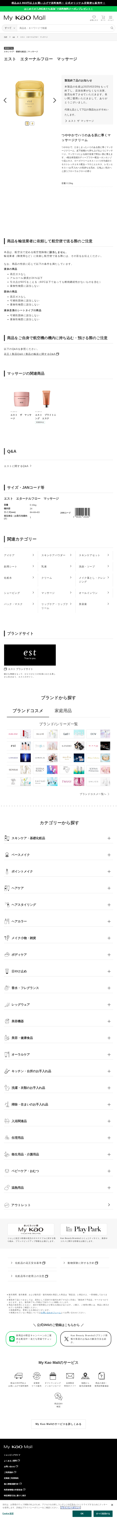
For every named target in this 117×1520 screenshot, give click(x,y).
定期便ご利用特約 (11, 1478)
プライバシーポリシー (70, 1507)
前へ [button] (4, 100)
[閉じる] (112, 1505)
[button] (58, 838)
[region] (58, 1510)
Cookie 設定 (8, 1513)
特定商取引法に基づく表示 (15, 1496)
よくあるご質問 (10, 1461)
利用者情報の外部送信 (13, 1490)
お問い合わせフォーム (51, 1313)
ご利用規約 (8, 1472)
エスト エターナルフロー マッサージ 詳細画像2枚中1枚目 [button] (27, 123)
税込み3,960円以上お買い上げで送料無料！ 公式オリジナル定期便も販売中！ (59, 3)
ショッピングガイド (12, 1455)
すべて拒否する (103, 1514)
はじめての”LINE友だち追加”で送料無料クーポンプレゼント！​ (58, 8)
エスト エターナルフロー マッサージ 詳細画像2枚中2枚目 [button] (32, 123)
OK (82, 1514)
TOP (5, 37)
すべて (8, 28)
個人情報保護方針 (11, 1484)
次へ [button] (54, 100)
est (14, 37)
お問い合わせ (9, 1466)
